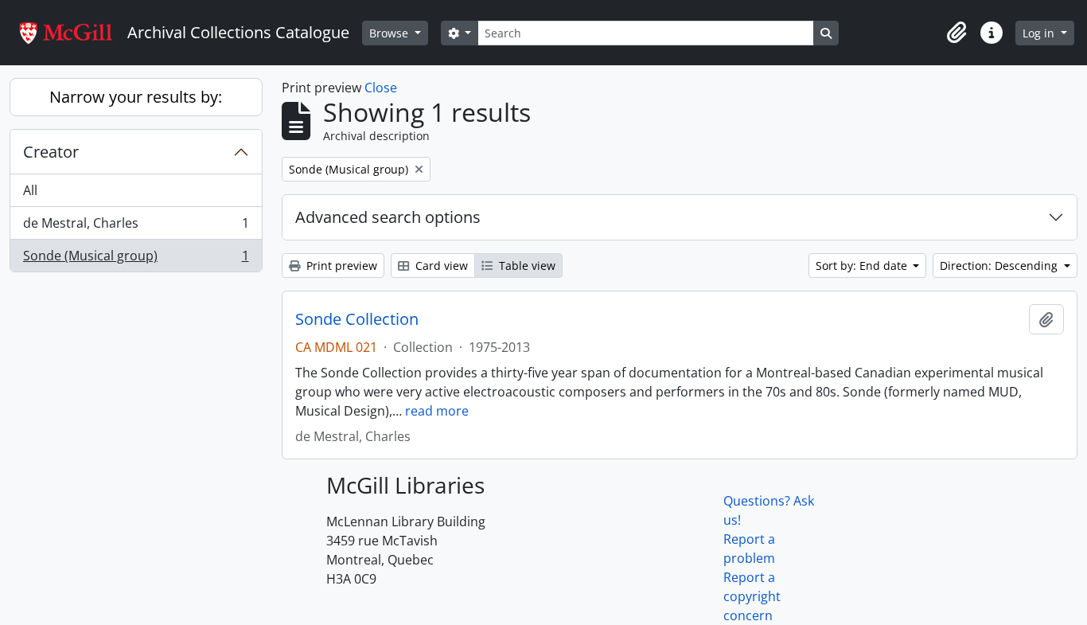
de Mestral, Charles (135, 227)
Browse (390, 33)
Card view (440, 265)
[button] (956, 32)
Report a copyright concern (752, 596)
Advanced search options (388, 217)
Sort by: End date (863, 265)
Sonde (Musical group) (135, 259)
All (30, 190)
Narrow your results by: (135, 96)
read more (437, 411)
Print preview (340, 265)
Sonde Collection (357, 319)
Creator (51, 151)
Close (380, 87)
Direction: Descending (1000, 265)
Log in (1040, 33)
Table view (525, 265)
